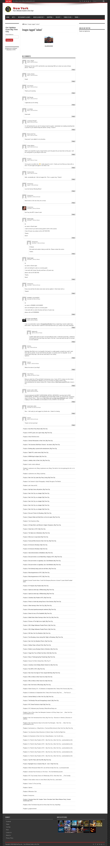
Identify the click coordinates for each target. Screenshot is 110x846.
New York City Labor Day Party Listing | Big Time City (41, 477)
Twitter (7, 824)
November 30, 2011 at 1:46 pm (33, 299)
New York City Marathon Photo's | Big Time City (40, 641)
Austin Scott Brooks (32, 318)
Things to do (67, 17)
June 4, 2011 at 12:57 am (32, 147)
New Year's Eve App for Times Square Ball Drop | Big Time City (44, 672)
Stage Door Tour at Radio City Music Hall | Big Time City (42, 653)
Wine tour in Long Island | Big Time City (38, 537)
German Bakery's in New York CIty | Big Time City (40, 696)
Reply (73, 69)
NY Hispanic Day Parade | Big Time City (38, 585)
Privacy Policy (9, 838)
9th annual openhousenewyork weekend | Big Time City (42, 609)
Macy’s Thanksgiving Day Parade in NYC (22, 1)
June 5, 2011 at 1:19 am (32, 173)
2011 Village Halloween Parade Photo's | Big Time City (41, 625)
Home (7, 17)
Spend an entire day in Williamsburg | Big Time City (41, 589)
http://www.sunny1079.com (62, 382)
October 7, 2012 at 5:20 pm (33, 363)
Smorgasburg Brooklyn (46, 324)
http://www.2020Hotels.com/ (61, 398)
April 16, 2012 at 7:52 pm (37, 332)
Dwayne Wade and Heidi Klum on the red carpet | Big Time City (44, 517)
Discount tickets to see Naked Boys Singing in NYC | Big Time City (45, 556)
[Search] (103, 1)
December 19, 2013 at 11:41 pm (34, 407)
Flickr (7, 829)
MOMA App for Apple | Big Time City (37, 456)
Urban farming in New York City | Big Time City (40, 605)
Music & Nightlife (38, 17)
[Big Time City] (19, 11)
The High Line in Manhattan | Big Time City (39, 533)
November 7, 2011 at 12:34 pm (38, 243)
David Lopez (30, 218)
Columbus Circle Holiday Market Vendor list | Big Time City (43, 665)
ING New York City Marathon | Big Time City (39, 633)
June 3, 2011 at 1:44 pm (32, 135)
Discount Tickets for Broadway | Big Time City (39, 513)
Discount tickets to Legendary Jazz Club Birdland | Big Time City (44, 560)
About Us (8, 835)
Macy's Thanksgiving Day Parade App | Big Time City (41, 657)
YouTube (8, 827)
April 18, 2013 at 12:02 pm (32, 391)
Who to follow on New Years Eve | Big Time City (40, 676)
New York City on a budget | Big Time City (38, 493)
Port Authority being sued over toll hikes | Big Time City (42, 568)
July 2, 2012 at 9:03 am (32, 347)
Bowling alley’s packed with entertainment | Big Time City (42, 448)
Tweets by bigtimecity (84, 31)
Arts (13, 17)
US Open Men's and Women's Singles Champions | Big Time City (44, 525)
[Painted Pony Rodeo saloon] (49, 39)
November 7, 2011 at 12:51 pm (33, 285)
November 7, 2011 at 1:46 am (33, 220)
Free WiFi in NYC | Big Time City (36, 668)
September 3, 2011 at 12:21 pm (33, 196)
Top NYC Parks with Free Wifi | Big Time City (39, 759)
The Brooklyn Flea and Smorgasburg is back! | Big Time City (43, 700)
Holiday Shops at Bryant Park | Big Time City (39, 645)
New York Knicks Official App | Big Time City (39, 684)
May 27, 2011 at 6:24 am (32, 75)
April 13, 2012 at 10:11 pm (32, 419)
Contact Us (9, 832)
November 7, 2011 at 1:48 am (33, 259)
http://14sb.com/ (47, 398)
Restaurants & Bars (24, 17)
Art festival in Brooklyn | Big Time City (37, 544)
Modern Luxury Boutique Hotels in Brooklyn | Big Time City (43, 649)
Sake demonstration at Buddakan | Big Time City (40, 552)
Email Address (9, 34)
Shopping (49, 17)
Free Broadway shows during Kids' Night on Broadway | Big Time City (45, 637)
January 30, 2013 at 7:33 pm (33, 375)
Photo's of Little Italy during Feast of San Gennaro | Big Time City (44, 601)
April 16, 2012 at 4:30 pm (32, 320)
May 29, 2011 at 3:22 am (32, 122)
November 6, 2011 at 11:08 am (33, 208)
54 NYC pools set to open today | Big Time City (40, 432)
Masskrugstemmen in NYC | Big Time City (39, 572)
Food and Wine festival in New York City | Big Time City (42, 541)
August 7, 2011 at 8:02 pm (32, 185)
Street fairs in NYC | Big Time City (36, 529)
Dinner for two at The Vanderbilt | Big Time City (40, 613)
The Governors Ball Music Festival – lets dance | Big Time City (44, 444)
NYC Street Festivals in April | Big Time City (39, 704)
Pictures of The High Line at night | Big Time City (40, 621)
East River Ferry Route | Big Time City (38, 428)
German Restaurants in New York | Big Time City (40, 440)
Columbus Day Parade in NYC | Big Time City (39, 597)
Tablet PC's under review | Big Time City (38, 452)
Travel (76, 17)
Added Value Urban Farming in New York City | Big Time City (43, 617)
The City (58, 17)
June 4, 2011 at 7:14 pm (32, 160)
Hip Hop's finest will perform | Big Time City (39, 489)
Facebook (8, 821)
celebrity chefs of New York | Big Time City (39, 460)
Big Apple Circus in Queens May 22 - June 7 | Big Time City (43, 763)
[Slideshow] (49, 46)
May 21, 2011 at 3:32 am (32, 62)
